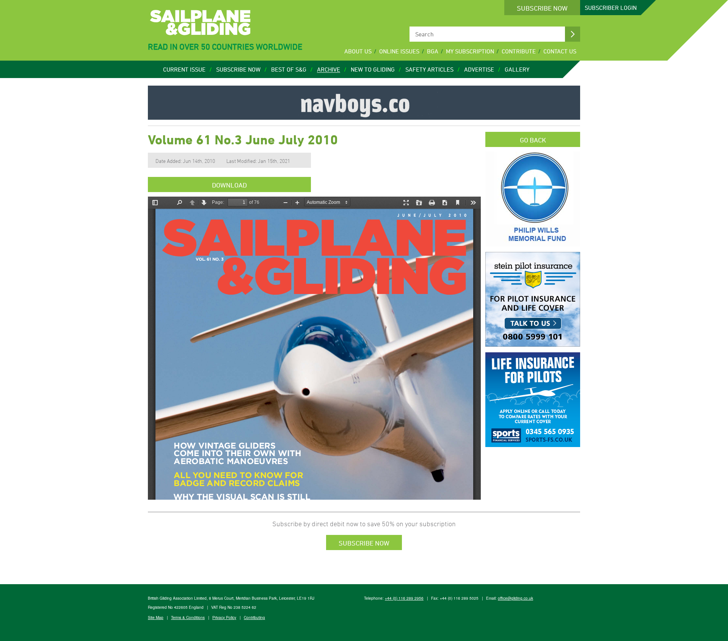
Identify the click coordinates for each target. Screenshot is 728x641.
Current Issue (184, 69)
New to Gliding (373, 69)
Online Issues (399, 51)
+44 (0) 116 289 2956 (404, 598)
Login (611, 7)
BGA (432, 51)
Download (229, 185)
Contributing (254, 617)
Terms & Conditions (188, 617)
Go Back (533, 140)
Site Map (155, 617)
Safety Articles (429, 69)
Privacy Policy (224, 617)
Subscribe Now (542, 8)
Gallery (517, 69)
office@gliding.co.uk (515, 598)
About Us (358, 51)
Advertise (479, 69)
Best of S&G (288, 69)
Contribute (519, 51)
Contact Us (559, 51)
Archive (328, 69)
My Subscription (470, 51)
